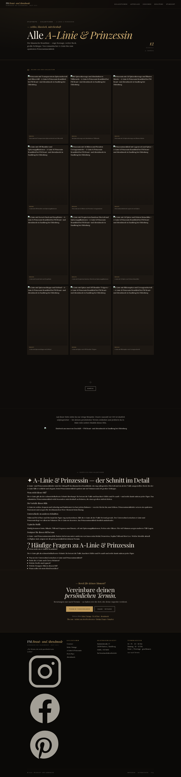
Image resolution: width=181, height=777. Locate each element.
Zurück (150, 50)
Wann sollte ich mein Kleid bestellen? (43, 568)
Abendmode (105, 616)
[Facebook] (45, 709)
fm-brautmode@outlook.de (107, 653)
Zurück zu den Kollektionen (92, 472)
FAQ (152, 772)
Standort (170, 4)
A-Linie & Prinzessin (74, 650)
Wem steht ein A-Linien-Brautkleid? (43, 549)
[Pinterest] (45, 746)
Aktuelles (135, 4)
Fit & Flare (96, 616)
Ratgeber (110, 619)
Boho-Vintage (86, 616)
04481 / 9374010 (103, 650)
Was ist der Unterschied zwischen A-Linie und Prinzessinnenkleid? (55, 558)
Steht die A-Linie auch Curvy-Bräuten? (44, 560)
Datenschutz (143, 772)
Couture (70, 644)
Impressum (131, 772)
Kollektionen (120, 4)
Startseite (32, 22)
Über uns (70, 619)
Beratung (158, 4)
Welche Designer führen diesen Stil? (43, 566)
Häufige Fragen (101, 619)
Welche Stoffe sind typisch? (40, 563)
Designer (147, 4)
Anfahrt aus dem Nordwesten (84, 619)
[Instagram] (45, 672)
